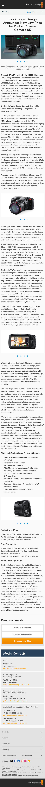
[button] (17, 61)
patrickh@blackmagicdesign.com (15, 701)
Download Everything (22, 641)
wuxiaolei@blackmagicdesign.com (16, 684)
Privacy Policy (34, 775)
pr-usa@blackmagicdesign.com (15, 715)
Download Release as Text (22, 634)
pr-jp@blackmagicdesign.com (14, 668)
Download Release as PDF (22, 627)
